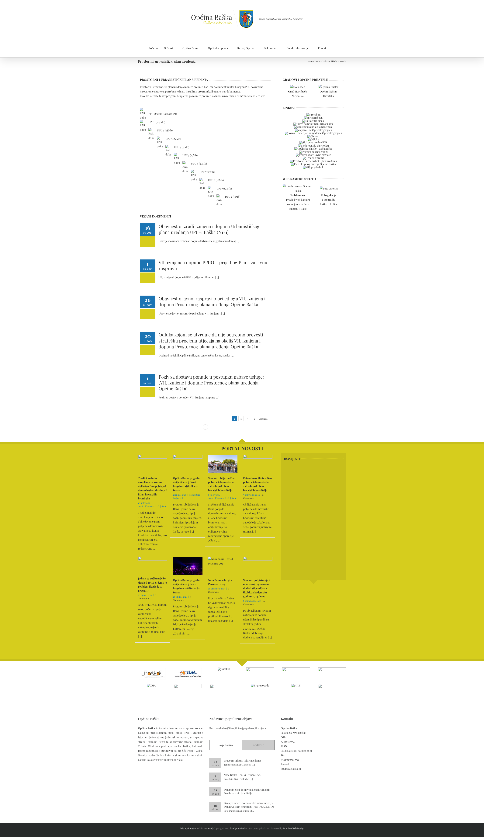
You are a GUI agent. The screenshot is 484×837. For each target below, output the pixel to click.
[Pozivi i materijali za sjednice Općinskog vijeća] (313, 133)
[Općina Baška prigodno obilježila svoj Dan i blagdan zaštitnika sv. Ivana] (187, 464)
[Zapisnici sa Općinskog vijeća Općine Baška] (313, 130)
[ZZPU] (152, 685)
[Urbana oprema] (313, 158)
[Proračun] (313, 114)
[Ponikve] (224, 669)
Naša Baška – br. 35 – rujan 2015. (242, 775)
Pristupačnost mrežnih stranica (196, 828)
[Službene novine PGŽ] (313, 142)
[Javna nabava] (313, 117)
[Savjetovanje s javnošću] (313, 145)
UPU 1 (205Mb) (156, 122)
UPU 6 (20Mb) (199, 163)
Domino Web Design (293, 828)
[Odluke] (313, 139)
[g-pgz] (296, 668)
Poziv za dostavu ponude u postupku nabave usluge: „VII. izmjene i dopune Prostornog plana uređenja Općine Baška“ (211, 382)
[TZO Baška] (188, 668)
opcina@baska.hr (291, 768)
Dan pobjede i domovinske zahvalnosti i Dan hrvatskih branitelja (247, 791)
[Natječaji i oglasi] (313, 121)
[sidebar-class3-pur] (313, 164)
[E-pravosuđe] (260, 685)
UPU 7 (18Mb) (207, 172)
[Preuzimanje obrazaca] (313, 136)
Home (310, 61)
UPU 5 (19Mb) (190, 155)
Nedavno (258, 745)
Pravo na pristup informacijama (242, 760)
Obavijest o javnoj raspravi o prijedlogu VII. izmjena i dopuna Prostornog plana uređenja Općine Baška (212, 301)
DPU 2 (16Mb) (232, 196)
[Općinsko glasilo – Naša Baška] (313, 148)
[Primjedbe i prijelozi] (313, 152)
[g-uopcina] (260, 668)
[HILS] (296, 685)
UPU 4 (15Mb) (181, 147)
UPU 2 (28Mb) (165, 130)
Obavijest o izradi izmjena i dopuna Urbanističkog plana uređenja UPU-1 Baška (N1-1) (209, 229)
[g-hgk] (224, 685)
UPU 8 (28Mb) (216, 180)
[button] (334, 47)
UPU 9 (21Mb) (224, 188)
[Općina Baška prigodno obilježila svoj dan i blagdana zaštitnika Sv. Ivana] (187, 566)
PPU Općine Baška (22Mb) (163, 114)
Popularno (226, 745)
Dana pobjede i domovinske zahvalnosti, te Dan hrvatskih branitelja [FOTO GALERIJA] (249, 804)
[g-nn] (332, 685)
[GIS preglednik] (313, 167)
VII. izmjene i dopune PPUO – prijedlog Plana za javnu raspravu (213, 265)
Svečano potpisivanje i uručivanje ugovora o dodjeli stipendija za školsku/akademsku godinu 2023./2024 (256, 588)
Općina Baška (240, 828)
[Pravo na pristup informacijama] (313, 124)
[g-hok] (188, 685)
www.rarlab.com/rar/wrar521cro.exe (243, 96)
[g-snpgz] (332, 668)
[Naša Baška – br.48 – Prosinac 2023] (222, 566)
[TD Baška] (152, 668)
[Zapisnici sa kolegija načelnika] (313, 127)
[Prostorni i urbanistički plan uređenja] (313, 161)
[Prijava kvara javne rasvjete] (313, 155)
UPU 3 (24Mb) (173, 139)
